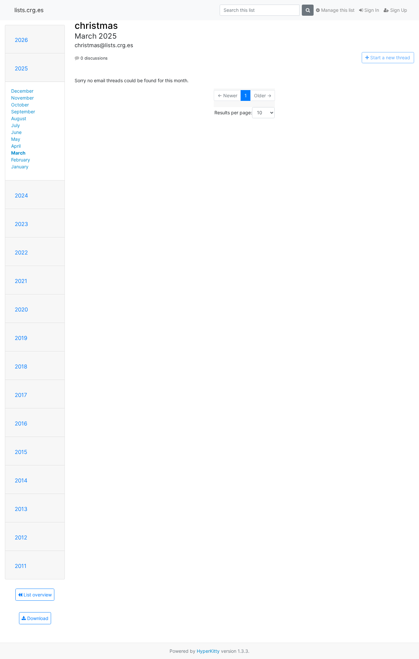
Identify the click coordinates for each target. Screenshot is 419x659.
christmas (96, 25)
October (20, 104)
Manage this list (337, 10)
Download (37, 618)
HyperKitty (208, 651)
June (16, 132)
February (20, 159)
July (15, 125)
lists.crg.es (29, 10)
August (18, 118)
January (19, 166)
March (18, 153)
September (23, 111)
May (15, 139)
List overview (37, 594)
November (22, 98)
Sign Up (398, 10)
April (16, 146)
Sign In (371, 10)
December (22, 91)
